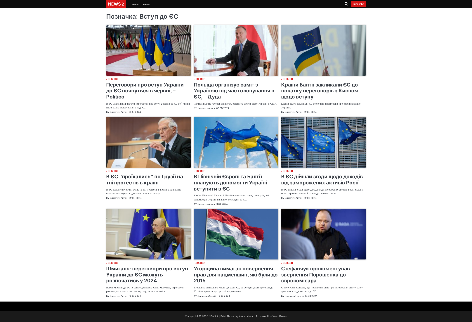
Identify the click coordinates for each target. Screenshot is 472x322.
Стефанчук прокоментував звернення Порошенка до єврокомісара (315, 275)
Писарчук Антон (118, 111)
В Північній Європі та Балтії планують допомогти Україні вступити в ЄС (230, 183)
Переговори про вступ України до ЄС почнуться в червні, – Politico (145, 91)
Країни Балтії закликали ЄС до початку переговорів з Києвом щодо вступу (319, 91)
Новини (145, 4)
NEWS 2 (116, 3)
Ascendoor (246, 316)
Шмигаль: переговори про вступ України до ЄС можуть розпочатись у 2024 (147, 275)
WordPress (280, 316)
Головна (133, 4)
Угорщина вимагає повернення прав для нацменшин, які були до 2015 (236, 275)
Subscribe (358, 4)
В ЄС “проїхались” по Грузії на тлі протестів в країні (144, 180)
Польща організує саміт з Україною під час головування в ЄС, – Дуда (234, 91)
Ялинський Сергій (206, 295)
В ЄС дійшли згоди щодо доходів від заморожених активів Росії (322, 180)
